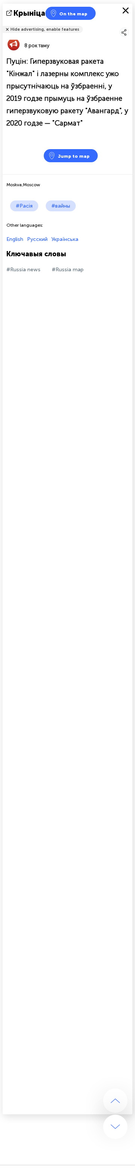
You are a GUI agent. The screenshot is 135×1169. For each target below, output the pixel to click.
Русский (37, 239)
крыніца (29, 13)
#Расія (24, 206)
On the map (73, 13)
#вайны (60, 206)
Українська (64, 239)
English (14, 239)
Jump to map (74, 156)
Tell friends (129, 24)
